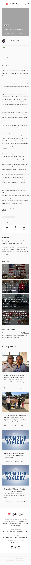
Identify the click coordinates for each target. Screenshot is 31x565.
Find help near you (15, 525)
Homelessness (23, 537)
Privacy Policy (19, 558)
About (5, 531)
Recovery (6, 537)
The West (6, 25)
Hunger (10, 540)
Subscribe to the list (17, 247)
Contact (12, 531)
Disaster (13, 537)
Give (26, 531)
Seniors (22, 540)
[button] (2, 4)
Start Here (20, 531)
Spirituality (15, 543)
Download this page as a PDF (16, 209)
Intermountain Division (8, 217)
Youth (15, 540)
